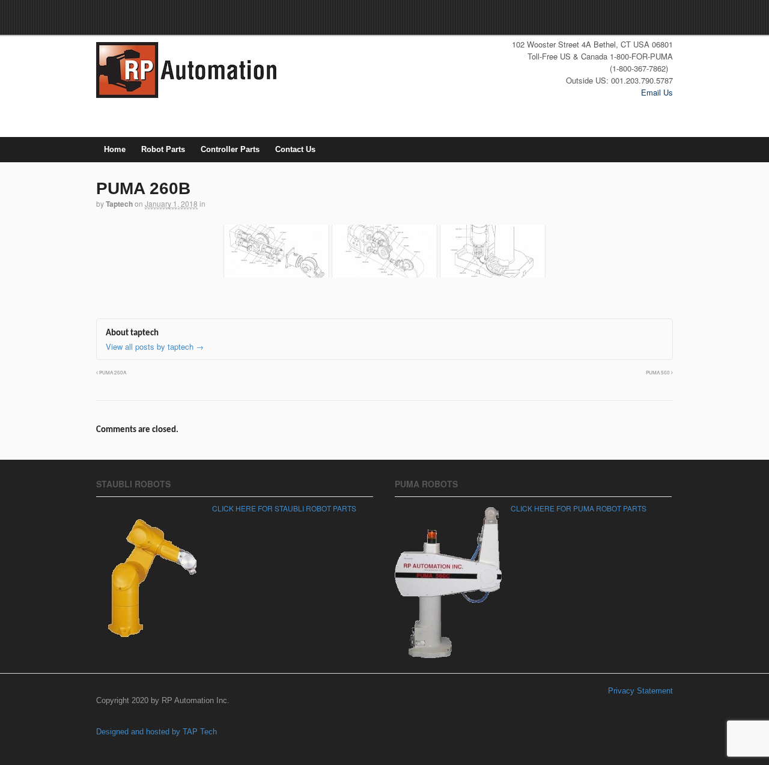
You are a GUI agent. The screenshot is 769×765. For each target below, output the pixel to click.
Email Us (657, 92)
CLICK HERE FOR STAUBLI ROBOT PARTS (284, 508)
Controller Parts (230, 149)
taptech (119, 203)
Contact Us (295, 149)
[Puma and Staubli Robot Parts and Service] (186, 94)
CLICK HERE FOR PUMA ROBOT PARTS (578, 508)
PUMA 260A (112, 372)
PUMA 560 (658, 372)
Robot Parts (163, 149)
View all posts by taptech (155, 346)
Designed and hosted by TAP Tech (156, 731)
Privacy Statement (640, 690)
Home (115, 149)
